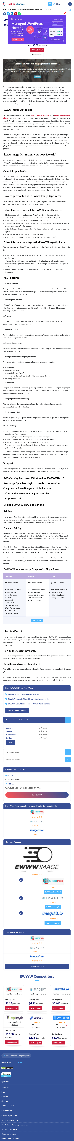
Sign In (58, 4)
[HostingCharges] (13, 4)
